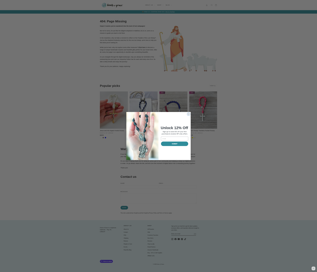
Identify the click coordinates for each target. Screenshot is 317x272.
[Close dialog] (188, 114)
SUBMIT (174, 144)
